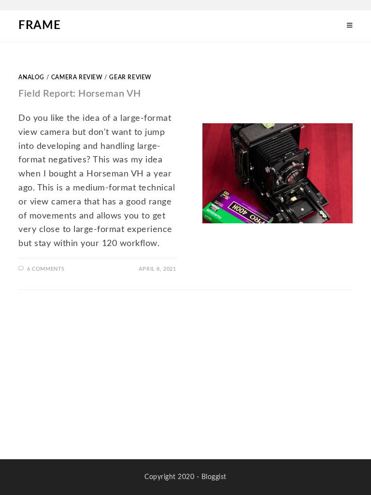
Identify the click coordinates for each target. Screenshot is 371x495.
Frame (39, 25)
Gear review (130, 77)
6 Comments (46, 269)
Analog (31, 77)
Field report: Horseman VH (79, 94)
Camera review (77, 77)
